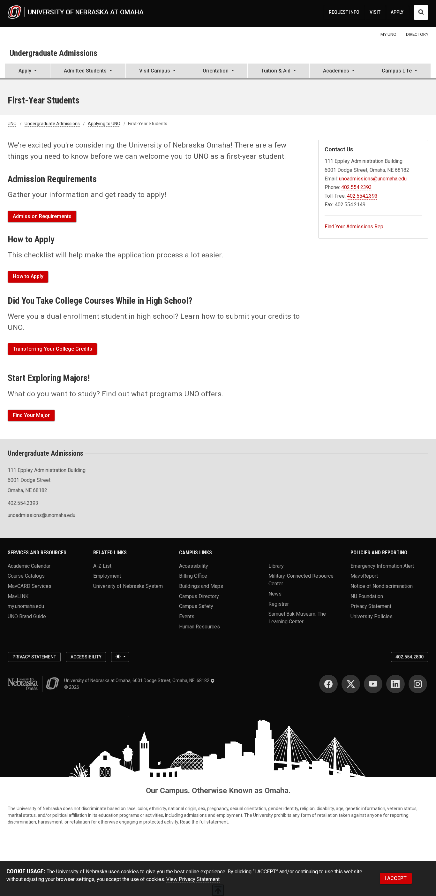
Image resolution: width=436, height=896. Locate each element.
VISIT (375, 12)
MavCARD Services (29, 586)
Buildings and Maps (201, 586)
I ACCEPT (396, 878)
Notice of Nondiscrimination (381, 586)
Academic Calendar (29, 566)
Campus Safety (196, 606)
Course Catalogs (26, 576)
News (275, 593)
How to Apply (28, 276)
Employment (107, 576)
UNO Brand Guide (27, 616)
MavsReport (364, 576)
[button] (27, 72)
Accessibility (193, 566)
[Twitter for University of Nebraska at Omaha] (351, 684)
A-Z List (102, 566)
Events (186, 616)
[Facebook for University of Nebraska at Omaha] (328, 684)
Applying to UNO (104, 123)
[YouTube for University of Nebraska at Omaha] (373, 684)
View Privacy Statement (193, 879)
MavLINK (18, 596)
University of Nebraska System (128, 586)
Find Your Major (31, 415)
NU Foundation (366, 596)
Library (276, 566)
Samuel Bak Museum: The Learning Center (297, 618)
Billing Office (193, 576)
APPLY (397, 12)
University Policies (371, 616)
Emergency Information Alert (382, 566)
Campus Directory (199, 596)
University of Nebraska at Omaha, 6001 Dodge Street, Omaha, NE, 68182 (137, 680)
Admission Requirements (42, 216)
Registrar (278, 604)
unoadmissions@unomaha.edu (373, 179)
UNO (12, 123)
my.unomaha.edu (26, 606)
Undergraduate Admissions (53, 53)
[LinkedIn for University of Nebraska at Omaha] (395, 684)
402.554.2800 (409, 656)
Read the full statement (204, 821)
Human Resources (199, 626)
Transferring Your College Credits (52, 349)
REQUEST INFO (344, 12)
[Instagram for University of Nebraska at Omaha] (418, 684)
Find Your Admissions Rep (354, 227)
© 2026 (72, 687)
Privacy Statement (370, 606)
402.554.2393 (356, 187)
